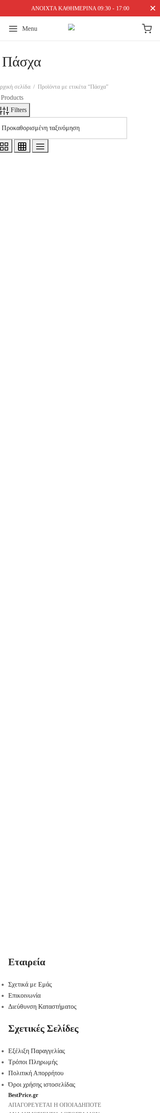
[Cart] (147, 29)
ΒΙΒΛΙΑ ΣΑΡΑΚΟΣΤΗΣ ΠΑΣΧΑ (60, 134)
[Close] (153, 8)
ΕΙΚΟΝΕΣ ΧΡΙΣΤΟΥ (43, 111)
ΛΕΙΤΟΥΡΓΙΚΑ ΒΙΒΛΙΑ (48, 145)
